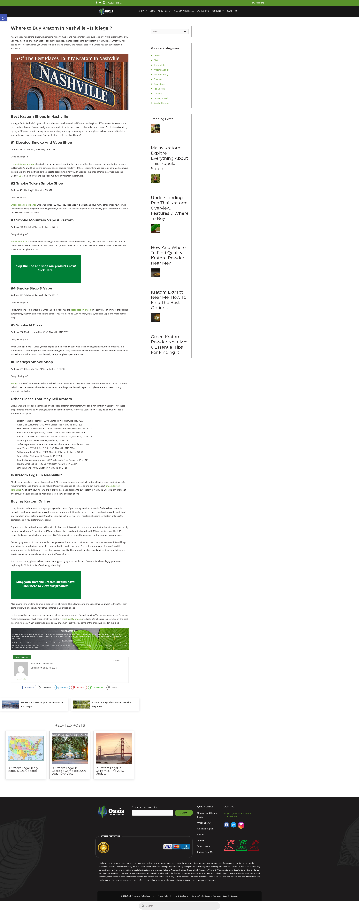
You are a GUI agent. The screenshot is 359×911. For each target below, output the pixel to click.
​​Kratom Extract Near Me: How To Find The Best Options (168, 299)
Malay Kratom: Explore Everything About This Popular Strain (169, 158)
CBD (21, 175)
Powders (158, 79)
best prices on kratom (81, 309)
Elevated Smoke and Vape (23, 163)
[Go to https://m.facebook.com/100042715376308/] (226, 825)
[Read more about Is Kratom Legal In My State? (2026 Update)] (26, 748)
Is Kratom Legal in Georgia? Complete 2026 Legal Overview (69, 771)
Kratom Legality (161, 69)
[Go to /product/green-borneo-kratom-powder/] (241, 846)
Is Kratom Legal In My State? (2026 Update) (23, 769)
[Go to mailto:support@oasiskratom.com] (243, 813)
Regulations (159, 84)
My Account (258, 2)
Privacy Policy (163, 896)
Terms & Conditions (180, 896)
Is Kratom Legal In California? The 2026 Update (110, 771)
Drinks (157, 55)
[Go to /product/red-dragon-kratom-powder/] (253, 846)
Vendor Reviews (161, 102)
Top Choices (159, 88)
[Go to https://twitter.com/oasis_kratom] (100, 3)
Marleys (15, 383)
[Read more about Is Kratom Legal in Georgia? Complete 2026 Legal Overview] (70, 748)
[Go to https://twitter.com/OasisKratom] (233, 825)
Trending (158, 93)
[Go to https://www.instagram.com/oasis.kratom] (104, 3)
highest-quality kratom (71, 618)
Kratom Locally (161, 74)
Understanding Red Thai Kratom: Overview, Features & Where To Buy (169, 208)
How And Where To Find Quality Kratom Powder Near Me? (168, 255)
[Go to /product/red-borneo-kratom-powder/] (229, 846)
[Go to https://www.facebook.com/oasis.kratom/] (96, 3)
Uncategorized (161, 98)
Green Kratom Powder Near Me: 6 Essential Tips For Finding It (169, 344)
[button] (111, 3)
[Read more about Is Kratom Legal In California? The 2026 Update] (114, 748)
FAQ (156, 60)
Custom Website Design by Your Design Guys (209, 896)
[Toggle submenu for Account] (223, 11)
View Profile (21, 679)
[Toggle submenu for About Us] (169, 11)
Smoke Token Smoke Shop (23, 204)
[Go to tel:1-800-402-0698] (243, 816)
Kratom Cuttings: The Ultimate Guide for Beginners (111, 704)
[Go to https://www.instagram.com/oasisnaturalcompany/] (241, 826)
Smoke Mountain (19, 241)
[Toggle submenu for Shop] (145, 11)
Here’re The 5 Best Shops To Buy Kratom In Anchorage (42, 704)
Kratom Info (159, 65)
